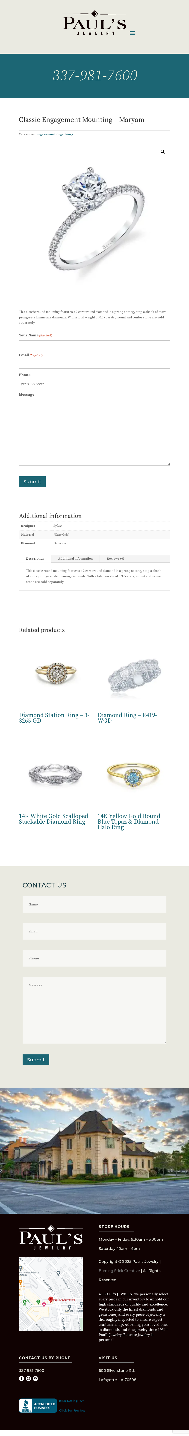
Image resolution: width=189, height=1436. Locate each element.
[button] (163, 152)
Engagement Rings (50, 134)
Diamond (59, 543)
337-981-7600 (94, 76)
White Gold (60, 535)
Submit (32, 481)
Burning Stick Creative (119, 1271)
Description (35, 559)
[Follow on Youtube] (35, 1378)
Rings (69, 134)
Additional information (75, 559)
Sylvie (57, 526)
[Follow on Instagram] (28, 1378)
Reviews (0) (115, 559)
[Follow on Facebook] (21, 1378)
